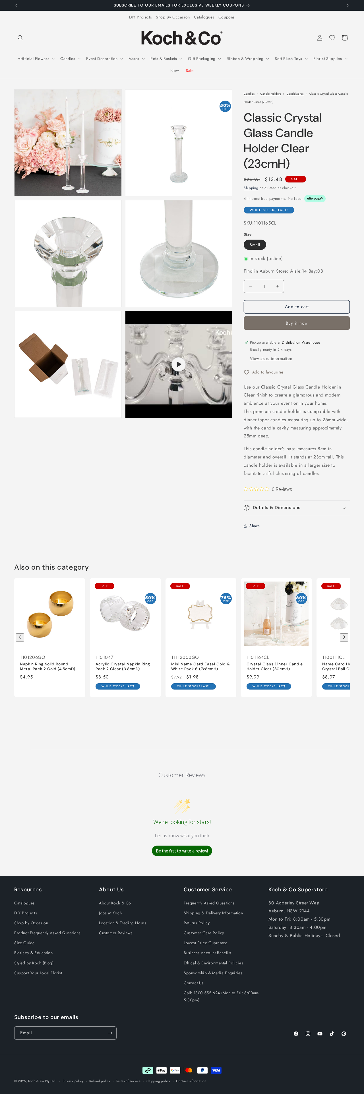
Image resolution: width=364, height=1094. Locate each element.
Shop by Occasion (31, 923)
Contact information (191, 1081)
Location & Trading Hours (122, 923)
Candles (249, 94)
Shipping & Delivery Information (213, 913)
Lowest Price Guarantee (205, 943)
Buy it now (297, 323)
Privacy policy (73, 1081)
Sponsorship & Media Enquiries (213, 973)
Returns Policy (197, 923)
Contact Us (194, 983)
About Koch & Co (115, 903)
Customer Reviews (116, 933)
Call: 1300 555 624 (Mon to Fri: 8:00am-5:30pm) (221, 996)
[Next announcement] (348, 5)
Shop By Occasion (173, 17)
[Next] (344, 637)
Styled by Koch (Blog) (34, 963)
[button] (20, 38)
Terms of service (128, 1081)
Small (255, 245)
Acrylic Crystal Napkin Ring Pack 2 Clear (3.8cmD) (123, 666)
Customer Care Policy (204, 933)
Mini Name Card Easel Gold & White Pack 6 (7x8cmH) (200, 666)
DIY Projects (140, 17)
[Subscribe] (110, 1033)
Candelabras (295, 94)
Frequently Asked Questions (209, 903)
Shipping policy (158, 1081)
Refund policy (99, 1081)
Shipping (251, 187)
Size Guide (24, 943)
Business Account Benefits (207, 953)
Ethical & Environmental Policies (213, 963)
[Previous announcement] (16, 5)
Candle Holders (270, 94)
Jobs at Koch (110, 913)
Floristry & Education (33, 953)
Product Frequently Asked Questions (47, 933)
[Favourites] (332, 38)
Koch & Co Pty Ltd (41, 1081)
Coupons (226, 17)
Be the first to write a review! (182, 851)
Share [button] (254, 526)
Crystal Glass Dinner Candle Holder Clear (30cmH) (275, 666)
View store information (271, 358)
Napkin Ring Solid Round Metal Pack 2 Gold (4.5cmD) (47, 666)
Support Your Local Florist (38, 973)
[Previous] (20, 637)
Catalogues (204, 17)
